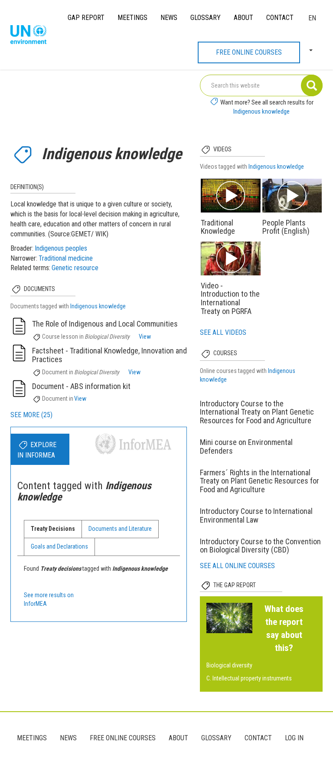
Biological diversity (229, 665)
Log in (294, 738)
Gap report (86, 17)
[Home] (31, 35)
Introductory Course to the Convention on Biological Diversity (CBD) (260, 546)
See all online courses (237, 566)
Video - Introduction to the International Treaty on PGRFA (230, 298)
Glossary (205, 17)
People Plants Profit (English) (286, 227)
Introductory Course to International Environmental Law (256, 515)
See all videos (223, 332)
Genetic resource (75, 268)
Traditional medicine (66, 258)
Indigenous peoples (61, 248)
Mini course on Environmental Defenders (246, 446)
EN (312, 18)
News (168, 17)
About (243, 17)
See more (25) (31, 415)
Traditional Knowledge (218, 227)
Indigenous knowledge (261, 111)
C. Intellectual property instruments (249, 678)
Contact (280, 17)
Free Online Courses (249, 52)
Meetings (132, 17)
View (145, 336)
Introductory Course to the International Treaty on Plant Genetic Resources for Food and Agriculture (257, 412)
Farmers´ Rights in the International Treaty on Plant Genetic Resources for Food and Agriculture (259, 481)
